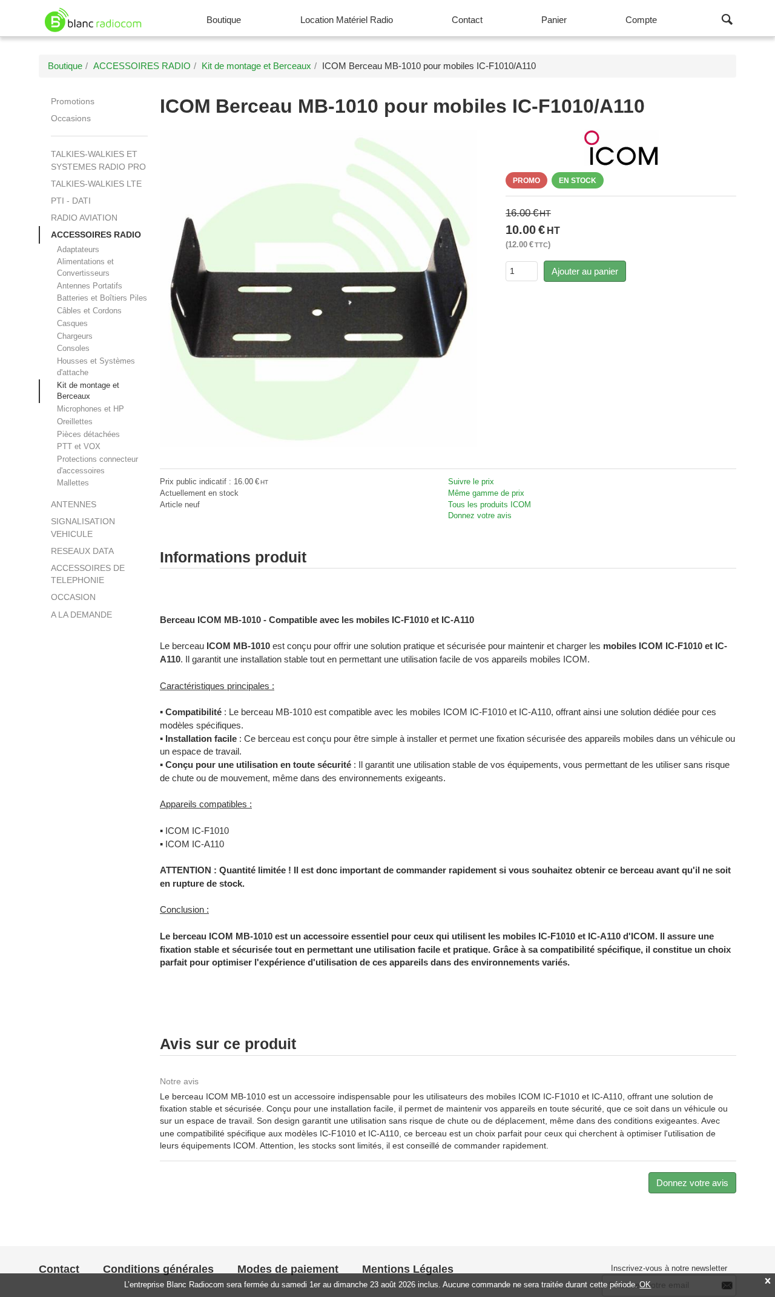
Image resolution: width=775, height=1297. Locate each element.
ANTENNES (73, 504)
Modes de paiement (287, 1269)
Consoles (73, 348)
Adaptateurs (78, 249)
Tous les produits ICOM (489, 504)
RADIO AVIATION (84, 217)
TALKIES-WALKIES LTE (96, 183)
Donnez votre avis (480, 515)
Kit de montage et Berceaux (88, 391)
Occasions (71, 118)
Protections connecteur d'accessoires (97, 465)
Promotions (72, 101)
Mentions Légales (407, 1269)
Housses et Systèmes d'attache (96, 366)
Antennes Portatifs (89, 285)
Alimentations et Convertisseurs (85, 267)
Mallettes (73, 482)
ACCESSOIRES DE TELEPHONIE (88, 574)
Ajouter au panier (585, 271)
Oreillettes (75, 421)
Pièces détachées (88, 434)
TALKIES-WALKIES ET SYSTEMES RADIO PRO (98, 160)
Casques (72, 323)
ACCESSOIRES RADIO (96, 234)
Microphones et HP (90, 408)
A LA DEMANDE (81, 614)
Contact (59, 1269)
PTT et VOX (79, 446)
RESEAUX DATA (82, 551)
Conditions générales (158, 1269)
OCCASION (73, 597)
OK (645, 1284)
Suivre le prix (471, 481)
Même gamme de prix (486, 493)
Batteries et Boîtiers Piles (102, 297)
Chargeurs (75, 336)
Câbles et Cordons (89, 310)
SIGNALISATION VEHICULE (83, 527)
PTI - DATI (71, 200)
